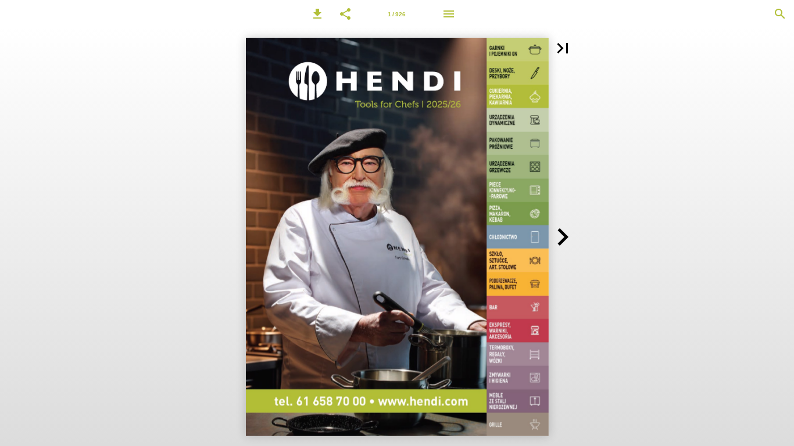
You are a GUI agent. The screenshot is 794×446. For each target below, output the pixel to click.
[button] (317, 14)
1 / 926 (397, 14)
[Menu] (449, 14)
